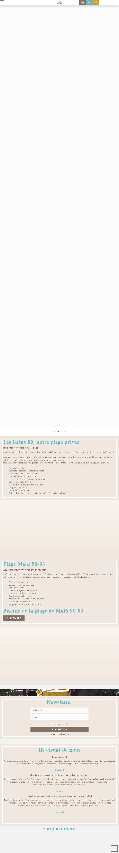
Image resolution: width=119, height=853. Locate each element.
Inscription (59, 729)
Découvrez (14, 618)
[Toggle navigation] (2, 2)
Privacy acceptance (61, 724)
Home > (57, 431)
